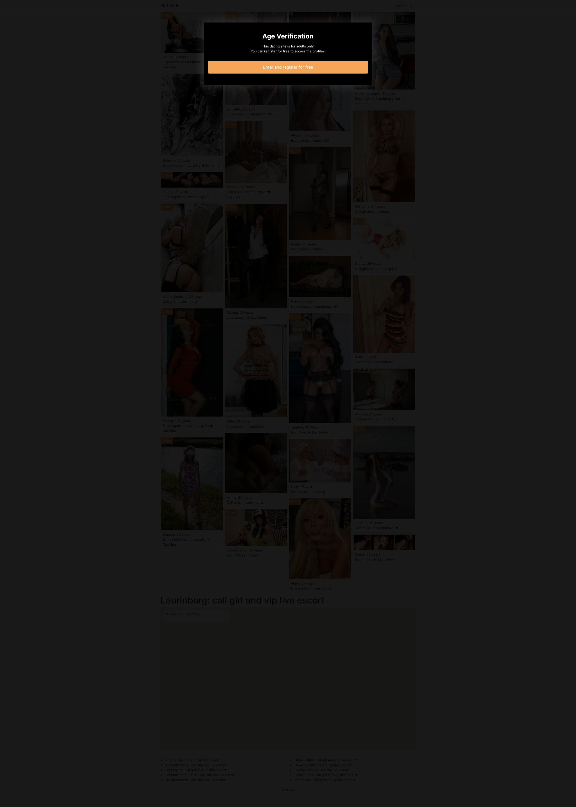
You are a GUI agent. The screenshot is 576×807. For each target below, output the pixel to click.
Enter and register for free (288, 67)
